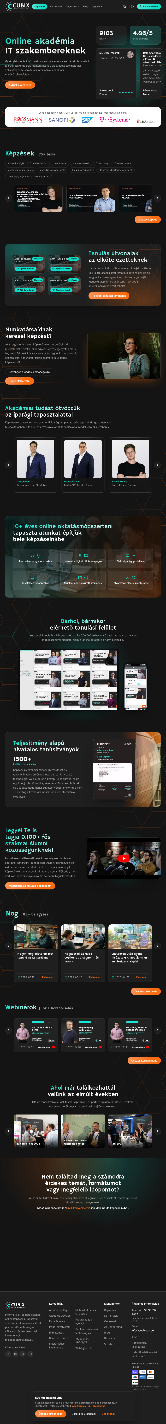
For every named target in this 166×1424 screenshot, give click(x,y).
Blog (107, 1332)
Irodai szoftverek (80, 163)
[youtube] (30, 1354)
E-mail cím (46, 1246)
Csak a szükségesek (83, 1413)
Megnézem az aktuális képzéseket (30, 885)
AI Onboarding (113, 1326)
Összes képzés (147, 219)
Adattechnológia (16, 163)
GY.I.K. (108, 1343)
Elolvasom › (48, 977)
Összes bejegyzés (146, 991)
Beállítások (108, 1413)
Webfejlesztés (42, 176)
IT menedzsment (122, 163)
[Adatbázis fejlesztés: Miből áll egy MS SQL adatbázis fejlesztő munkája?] (83, 936)
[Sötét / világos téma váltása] (132, 6)
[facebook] (8, 1354)
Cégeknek (110, 1321)
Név (43, 1234)
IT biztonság (101, 163)
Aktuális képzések (20, 85)
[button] (124, 858)
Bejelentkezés (151, 6)
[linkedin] (23, 1354)
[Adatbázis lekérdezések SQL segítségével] (38, 198)
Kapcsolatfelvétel (19, 381)
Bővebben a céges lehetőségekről (29, 372)
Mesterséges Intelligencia (21, 170)
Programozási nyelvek (83, 170)
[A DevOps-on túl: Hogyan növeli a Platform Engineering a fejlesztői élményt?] (36, 936)
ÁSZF (135, 1337)
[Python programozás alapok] (91, 198)
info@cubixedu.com (144, 1330)
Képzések (39, 6)
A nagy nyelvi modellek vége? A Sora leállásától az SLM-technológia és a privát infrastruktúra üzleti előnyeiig (130, 961)
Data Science (59, 163)
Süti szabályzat (96, 1406)
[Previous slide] (8, 198)
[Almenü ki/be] (78, 6)
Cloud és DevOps (38, 163)
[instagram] (15, 1354)
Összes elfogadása (50, 1413)
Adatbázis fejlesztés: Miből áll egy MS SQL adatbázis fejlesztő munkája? (83, 957)
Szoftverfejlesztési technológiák (116, 170)
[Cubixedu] (17, 6)
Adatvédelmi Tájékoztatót (69, 1257)
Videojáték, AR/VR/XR (18, 176)
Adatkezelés (79, 1406)
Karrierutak (111, 1315)
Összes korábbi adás (144, 1060)
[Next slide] (157, 198)
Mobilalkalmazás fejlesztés (53, 170)
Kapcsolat (110, 1338)
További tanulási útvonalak (109, 295)
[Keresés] (124, 6)
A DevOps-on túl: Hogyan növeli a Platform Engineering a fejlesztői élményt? (34, 959)
